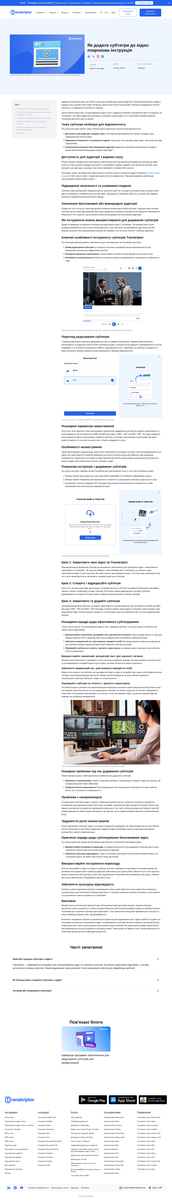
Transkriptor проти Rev (145, 1149)
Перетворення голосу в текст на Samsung (83, 1164)
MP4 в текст (9, 1137)
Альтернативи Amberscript (114, 1117)
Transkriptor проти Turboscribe (148, 1161)
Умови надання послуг (59, 1188)
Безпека (8, 1173)
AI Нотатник (9, 1117)
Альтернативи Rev (111, 1149)
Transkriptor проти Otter (146, 1145)
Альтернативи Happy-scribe (114, 1137)
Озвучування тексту (12, 1161)
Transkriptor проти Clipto (146, 1121)
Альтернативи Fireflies (112, 1129)
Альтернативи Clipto (111, 1121)
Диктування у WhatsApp (80, 1125)
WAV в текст (9, 1141)
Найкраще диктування (79, 1121)
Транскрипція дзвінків (13, 1157)
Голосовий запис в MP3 (80, 1175)
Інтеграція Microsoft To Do (48, 1145)
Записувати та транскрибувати (16, 1149)
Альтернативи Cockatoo (113, 1125)
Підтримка (75, 1188)
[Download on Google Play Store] (93, 1099)
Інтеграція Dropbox (45, 1161)
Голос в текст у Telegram (80, 1141)
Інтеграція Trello (44, 1165)
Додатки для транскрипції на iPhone (84, 1155)
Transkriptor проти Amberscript (148, 1117)
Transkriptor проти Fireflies (147, 1129)
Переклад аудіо (11, 1145)
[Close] (169, 3)
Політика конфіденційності (38, 1188)
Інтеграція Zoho (44, 1137)
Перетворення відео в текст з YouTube (19, 1125)
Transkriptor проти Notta (146, 1141)
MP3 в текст (9, 1133)
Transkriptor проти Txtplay (147, 1165)
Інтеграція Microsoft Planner (48, 1149)
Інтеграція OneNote (45, 1153)
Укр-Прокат (85, 1188)
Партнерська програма (13, 1169)
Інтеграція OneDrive (45, 1157)
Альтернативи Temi (111, 1157)
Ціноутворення (90, 12)
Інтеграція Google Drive (47, 1117)
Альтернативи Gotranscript (114, 1133)
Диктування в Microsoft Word (82, 1137)
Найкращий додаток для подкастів (84, 1145)
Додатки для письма (78, 1159)
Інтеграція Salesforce (46, 1129)
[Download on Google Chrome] (153, 1099)
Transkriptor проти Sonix (146, 1153)
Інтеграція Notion (44, 1125)
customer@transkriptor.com (134, 1188)
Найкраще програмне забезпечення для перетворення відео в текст (85, 1150)
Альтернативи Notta (111, 1141)
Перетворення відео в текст (15, 1121)
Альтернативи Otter (111, 1145)
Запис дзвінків (76, 1117)
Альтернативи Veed (111, 1173)
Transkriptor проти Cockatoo (147, 1125)
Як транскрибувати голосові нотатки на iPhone (86, 1170)
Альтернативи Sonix (111, 1153)
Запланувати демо (128, 12)
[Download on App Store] (123, 1099)
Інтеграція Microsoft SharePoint (49, 1141)
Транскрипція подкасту (13, 1153)
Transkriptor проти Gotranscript (148, 1133)
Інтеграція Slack (44, 1133)
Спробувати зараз (144, 3)
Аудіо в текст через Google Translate (85, 1129)
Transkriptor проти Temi (146, 1157)
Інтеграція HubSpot (45, 1121)
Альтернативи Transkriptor (114, 1161)
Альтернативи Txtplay (112, 1169)
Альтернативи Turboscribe (114, 1165)
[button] (104, 12)
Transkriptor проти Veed (146, 1169)
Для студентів (10, 1165)
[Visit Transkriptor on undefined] (9, 1188)
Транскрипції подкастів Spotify (82, 1133)
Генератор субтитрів (12, 1129)
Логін (113, 12)
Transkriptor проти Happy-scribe (149, 1137)
